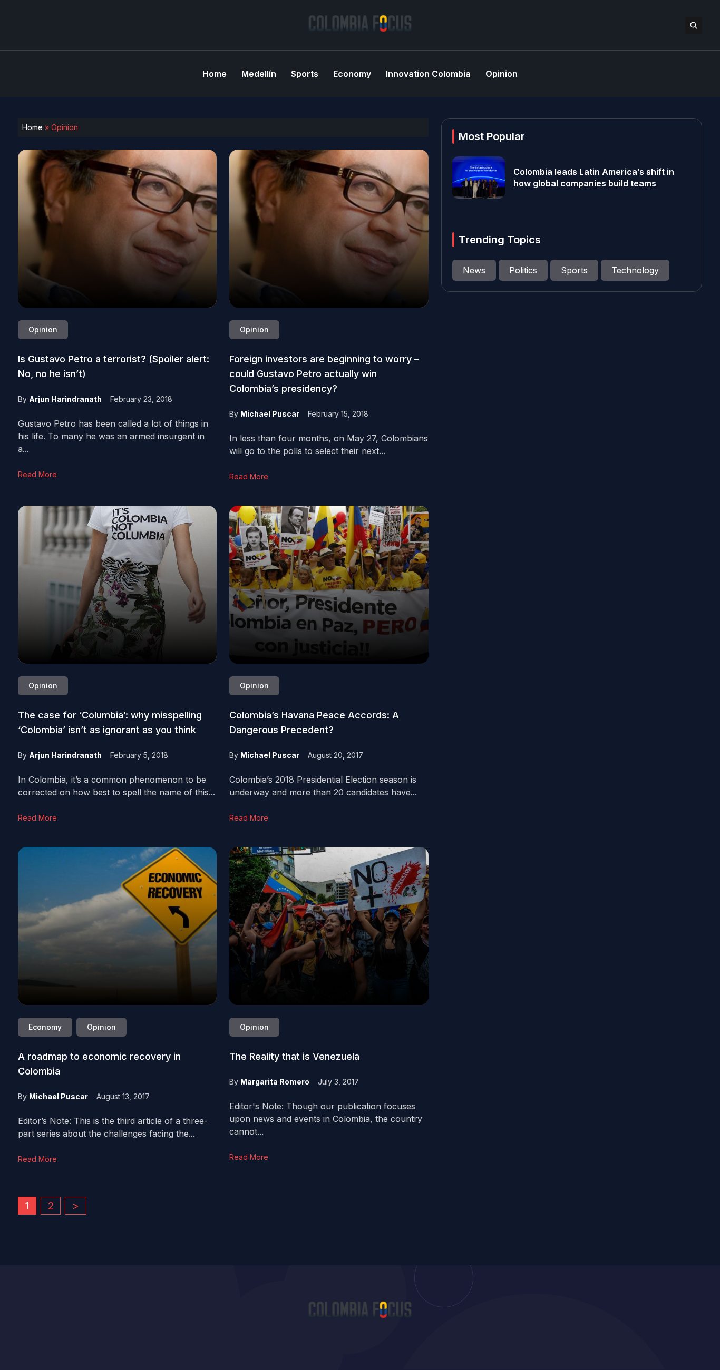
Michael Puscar (269, 413)
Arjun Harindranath (65, 399)
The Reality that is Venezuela (294, 1056)
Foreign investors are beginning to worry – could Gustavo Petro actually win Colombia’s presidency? (324, 373)
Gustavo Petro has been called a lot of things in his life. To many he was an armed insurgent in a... (113, 436)
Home (32, 127)
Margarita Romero (274, 1081)
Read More (37, 474)
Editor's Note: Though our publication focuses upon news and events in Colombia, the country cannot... (325, 1119)
